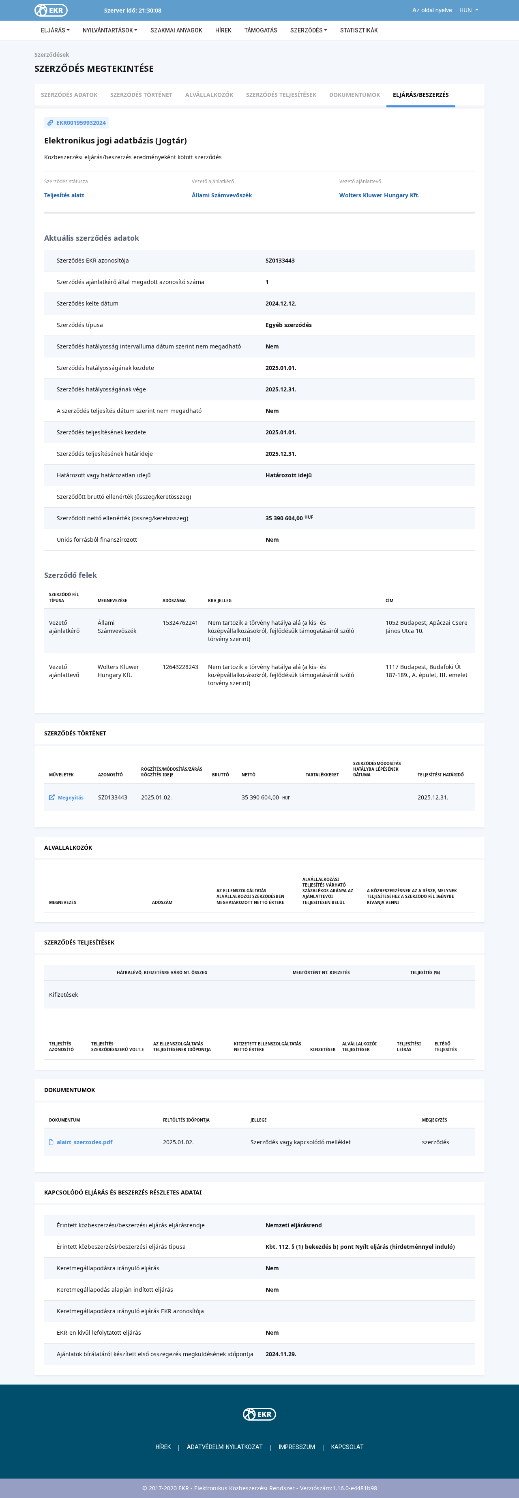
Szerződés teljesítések (281, 94)
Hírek (223, 30)
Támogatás (260, 30)
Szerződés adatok (69, 94)
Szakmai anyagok (176, 30)
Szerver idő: (120, 10)
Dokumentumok (354, 94)
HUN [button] (466, 10)
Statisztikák (359, 30)
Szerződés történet (141, 94)
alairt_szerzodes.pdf (84, 1142)
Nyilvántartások (108, 30)
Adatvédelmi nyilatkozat (225, 1447)
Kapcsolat (347, 1447)
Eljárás (53, 30)
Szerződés (307, 30)
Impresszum (297, 1447)
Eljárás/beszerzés (421, 94)
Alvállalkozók (209, 94)
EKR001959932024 (81, 122)
